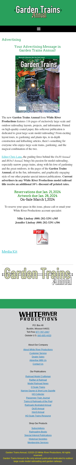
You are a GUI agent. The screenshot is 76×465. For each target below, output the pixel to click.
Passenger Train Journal (38, 398)
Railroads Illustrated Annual (38, 405)
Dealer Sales (38, 357)
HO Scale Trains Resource (38, 416)
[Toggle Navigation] (38, 29)
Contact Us (38, 364)
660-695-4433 (44, 335)
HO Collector (38, 394)
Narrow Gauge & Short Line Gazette (38, 390)
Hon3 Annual (38, 412)
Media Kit (9, 251)
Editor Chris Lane (12, 156)
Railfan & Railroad (38, 380)
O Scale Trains (38, 387)
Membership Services (38, 442)
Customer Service (38, 353)
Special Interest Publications (38, 435)
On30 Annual (38, 408)
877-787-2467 (42, 332)
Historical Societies (38, 439)
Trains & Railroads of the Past (38, 401)
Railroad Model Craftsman (38, 376)
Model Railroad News (38, 383)
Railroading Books (38, 432)
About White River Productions (38, 349)
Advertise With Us (38, 360)
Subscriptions (38, 428)
